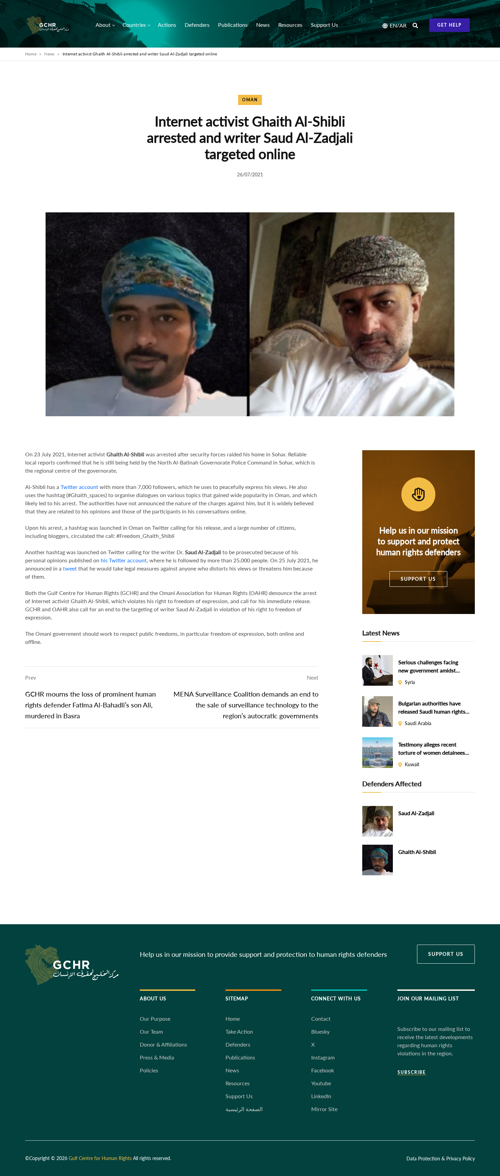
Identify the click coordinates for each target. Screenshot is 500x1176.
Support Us (324, 24)
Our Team (151, 1031)
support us (446, 954)
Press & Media (157, 1057)
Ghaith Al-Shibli (417, 851)
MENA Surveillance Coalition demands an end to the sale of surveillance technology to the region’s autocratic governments (245, 705)
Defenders (197, 24)
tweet (70, 568)
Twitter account (79, 487)
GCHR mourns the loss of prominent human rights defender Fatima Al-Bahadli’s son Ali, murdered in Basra (90, 705)
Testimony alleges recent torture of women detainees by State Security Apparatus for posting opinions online (431, 748)
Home (30, 53)
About (103, 24)
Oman (250, 99)
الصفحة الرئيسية (244, 1109)
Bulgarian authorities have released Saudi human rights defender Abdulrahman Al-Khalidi (431, 707)
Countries (134, 24)
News (263, 24)
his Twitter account (124, 560)
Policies (149, 1070)
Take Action (239, 1031)
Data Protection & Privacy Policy (440, 1158)
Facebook (322, 1070)
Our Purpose (155, 1018)
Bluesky (320, 1031)
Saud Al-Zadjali (416, 813)
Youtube (321, 1083)
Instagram (323, 1057)
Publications (233, 24)
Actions (167, 24)
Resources (290, 24)
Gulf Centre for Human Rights (100, 1158)
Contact (321, 1018)
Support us (418, 579)
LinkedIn (321, 1096)
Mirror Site (324, 1109)
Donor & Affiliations (163, 1044)
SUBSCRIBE (412, 1072)
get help (449, 25)
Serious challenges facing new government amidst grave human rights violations (433, 666)
